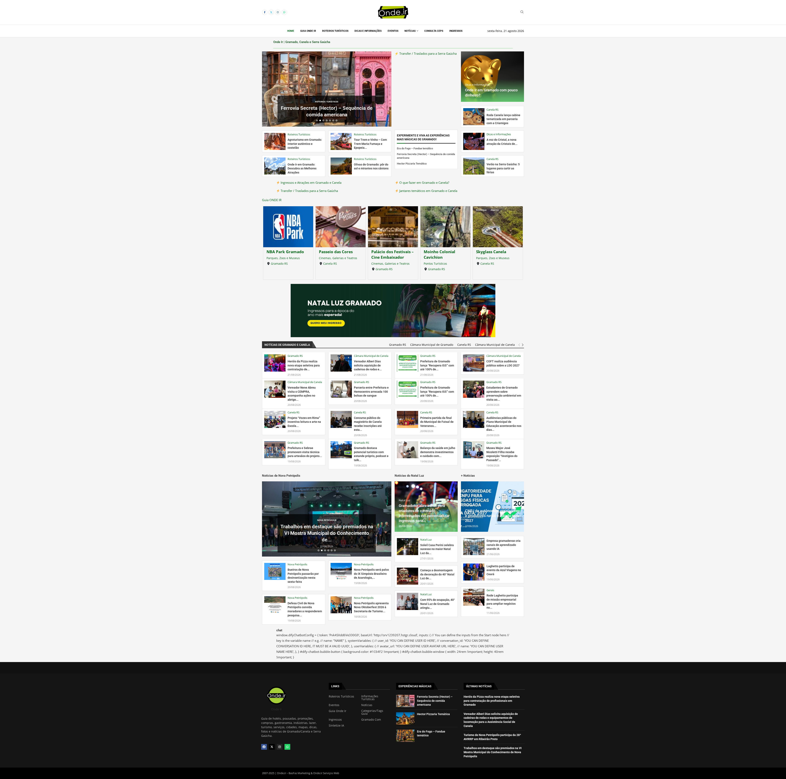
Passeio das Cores (283, 251)
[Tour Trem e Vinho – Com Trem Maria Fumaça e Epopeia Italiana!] (341, 141)
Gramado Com (371, 719)
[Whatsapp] (284, 12)
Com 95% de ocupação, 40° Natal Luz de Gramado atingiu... (437, 603)
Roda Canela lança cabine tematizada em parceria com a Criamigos (503, 119)
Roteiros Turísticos (335, 30)
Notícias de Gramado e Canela (287, 344)
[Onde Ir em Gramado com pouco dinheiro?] (492, 76)
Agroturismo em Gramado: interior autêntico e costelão (305, 143)
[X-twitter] (272, 747)
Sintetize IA (336, 725)
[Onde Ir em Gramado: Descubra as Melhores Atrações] (275, 166)
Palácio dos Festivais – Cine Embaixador (340, 254)
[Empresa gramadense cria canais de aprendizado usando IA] (473, 546)
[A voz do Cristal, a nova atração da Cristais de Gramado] (473, 141)
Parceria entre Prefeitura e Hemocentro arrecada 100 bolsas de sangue (371, 391)
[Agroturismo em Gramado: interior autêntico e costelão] (275, 141)
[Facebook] (264, 12)
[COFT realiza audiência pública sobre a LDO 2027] (473, 362)
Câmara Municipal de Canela (495, 345)
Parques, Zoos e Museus (440, 258)
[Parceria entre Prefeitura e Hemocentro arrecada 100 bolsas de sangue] (341, 389)
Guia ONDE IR (271, 200)
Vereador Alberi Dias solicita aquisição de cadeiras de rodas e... (368, 365)
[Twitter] (271, 12)
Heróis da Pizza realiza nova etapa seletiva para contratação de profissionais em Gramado (492, 700)
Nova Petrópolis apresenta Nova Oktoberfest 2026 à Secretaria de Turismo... (371, 607)
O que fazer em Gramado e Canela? (424, 182)
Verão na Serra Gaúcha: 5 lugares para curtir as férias (503, 168)
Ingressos (455, 30)
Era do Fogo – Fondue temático (415, 148)
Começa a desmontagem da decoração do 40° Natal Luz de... (437, 574)
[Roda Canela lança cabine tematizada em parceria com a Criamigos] (473, 116)
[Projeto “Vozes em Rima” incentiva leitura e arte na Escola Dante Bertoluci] (275, 419)
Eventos (393, 30)
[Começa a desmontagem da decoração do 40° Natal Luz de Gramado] (407, 576)
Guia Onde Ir (308, 30)
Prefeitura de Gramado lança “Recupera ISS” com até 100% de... (437, 365)
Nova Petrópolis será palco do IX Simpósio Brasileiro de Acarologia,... (371, 573)
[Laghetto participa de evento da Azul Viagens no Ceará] (473, 572)
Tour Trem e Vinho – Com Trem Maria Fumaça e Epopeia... (370, 143)
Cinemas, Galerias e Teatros (286, 258)
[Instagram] (277, 12)
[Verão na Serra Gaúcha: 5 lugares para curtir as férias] (473, 166)
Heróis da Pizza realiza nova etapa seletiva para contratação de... (304, 365)
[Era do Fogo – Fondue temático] (405, 736)
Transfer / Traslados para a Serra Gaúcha (309, 191)
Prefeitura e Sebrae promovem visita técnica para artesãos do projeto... (305, 452)
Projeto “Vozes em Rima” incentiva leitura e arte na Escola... (304, 421)
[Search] (522, 12)
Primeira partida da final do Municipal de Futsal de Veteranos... (437, 421)
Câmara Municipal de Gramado (431, 345)
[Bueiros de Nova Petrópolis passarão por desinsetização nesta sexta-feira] (275, 571)
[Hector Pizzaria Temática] (405, 718)
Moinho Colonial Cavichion (387, 254)
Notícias (410, 30)
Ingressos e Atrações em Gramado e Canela (310, 182)
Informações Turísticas (369, 698)
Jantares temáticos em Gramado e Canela (428, 191)
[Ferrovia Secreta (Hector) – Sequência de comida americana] (405, 701)
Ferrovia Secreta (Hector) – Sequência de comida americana (435, 700)
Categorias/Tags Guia (372, 712)
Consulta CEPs (433, 30)
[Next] (522, 345)
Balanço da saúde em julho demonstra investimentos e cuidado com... (437, 452)
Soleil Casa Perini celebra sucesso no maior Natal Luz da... (437, 549)
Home (290, 30)
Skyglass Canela (439, 251)
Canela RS (278, 263)
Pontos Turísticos (383, 263)
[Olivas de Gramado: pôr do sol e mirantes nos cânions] (341, 166)
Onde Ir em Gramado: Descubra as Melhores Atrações (302, 168)
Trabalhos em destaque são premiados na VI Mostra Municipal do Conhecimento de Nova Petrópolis (493, 752)
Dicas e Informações (368, 30)
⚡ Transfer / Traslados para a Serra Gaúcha (426, 53)
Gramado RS (331, 269)
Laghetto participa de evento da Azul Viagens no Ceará (504, 570)
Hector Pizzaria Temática (327, 115)
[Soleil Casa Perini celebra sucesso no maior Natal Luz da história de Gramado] (407, 546)
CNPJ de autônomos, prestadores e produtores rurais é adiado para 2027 (492, 516)
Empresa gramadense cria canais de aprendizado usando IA (504, 544)
